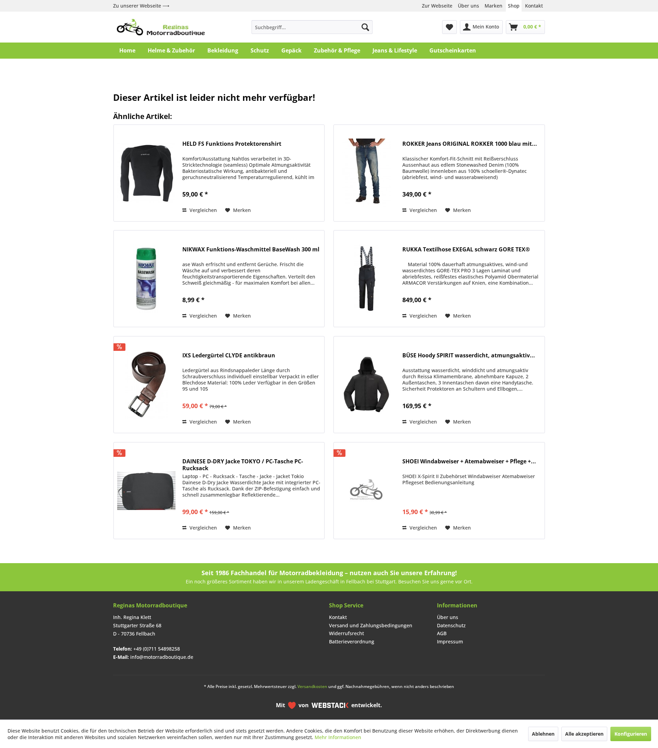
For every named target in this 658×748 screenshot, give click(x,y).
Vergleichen (202, 210)
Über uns (468, 5)
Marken (493, 5)
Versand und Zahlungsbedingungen (370, 625)
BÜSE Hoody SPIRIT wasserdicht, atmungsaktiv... (468, 355)
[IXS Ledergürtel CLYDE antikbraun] (146, 384)
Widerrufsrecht (346, 633)
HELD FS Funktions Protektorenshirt (231, 143)
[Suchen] (365, 27)
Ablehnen (543, 734)
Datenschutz (451, 625)
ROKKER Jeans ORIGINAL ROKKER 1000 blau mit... (469, 143)
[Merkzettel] (449, 27)
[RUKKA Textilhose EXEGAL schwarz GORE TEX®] (366, 278)
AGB (442, 633)
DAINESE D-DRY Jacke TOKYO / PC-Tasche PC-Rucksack (242, 465)
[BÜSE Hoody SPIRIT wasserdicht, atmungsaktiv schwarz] (366, 384)
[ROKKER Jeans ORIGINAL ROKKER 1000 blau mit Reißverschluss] (366, 173)
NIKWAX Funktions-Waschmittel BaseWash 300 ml (250, 249)
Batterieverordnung (351, 641)
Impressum (450, 641)
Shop (514, 5)
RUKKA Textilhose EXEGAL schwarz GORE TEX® (466, 249)
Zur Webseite (437, 5)
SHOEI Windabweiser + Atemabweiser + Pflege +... (469, 461)
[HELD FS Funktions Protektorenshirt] (146, 173)
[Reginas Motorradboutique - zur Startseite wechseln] (161, 27)
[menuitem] (312, 27)
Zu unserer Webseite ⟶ (141, 5)
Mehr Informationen (338, 737)
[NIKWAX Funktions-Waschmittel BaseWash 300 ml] (146, 278)
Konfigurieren (630, 734)
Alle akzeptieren (584, 734)
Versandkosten (312, 686)
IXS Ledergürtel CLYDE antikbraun (228, 355)
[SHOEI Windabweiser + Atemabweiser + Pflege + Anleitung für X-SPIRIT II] (366, 490)
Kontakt (534, 5)
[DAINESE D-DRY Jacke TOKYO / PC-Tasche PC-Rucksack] (146, 490)
